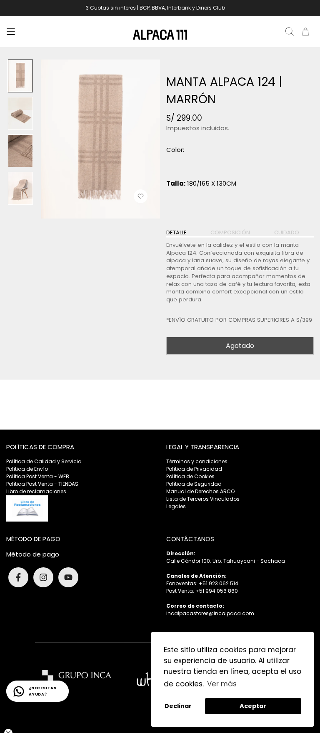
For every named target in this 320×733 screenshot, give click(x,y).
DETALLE (176, 232)
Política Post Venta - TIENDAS (42, 483)
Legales (176, 506)
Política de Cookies (190, 476)
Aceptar (253, 706)
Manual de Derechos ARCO (200, 491)
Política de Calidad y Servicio (43, 461)
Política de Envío (27, 468)
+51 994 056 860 (216, 590)
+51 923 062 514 (218, 583)
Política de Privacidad (194, 468)
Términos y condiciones (197, 461)
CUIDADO (286, 232)
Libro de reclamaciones (36, 491)
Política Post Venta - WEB (37, 476)
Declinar (178, 706)
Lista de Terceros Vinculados (203, 498)
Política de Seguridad (194, 483)
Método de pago (32, 554)
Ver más (222, 684)
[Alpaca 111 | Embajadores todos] (160, 34)
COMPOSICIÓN (230, 232)
